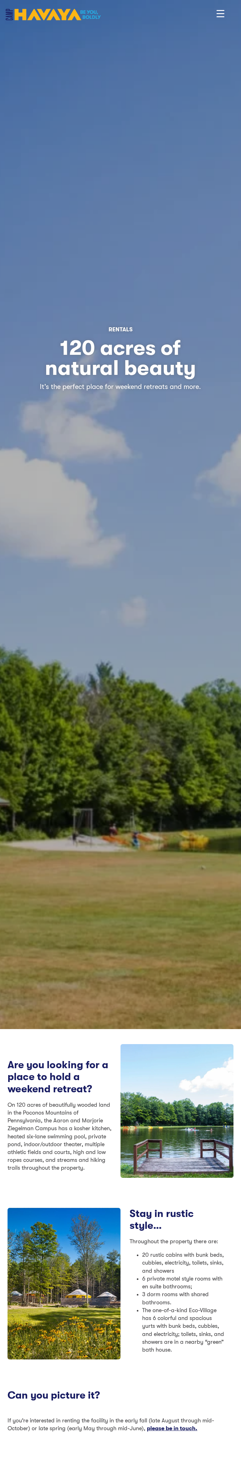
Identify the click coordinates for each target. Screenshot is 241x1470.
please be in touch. (172, 1428)
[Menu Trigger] (220, 13)
